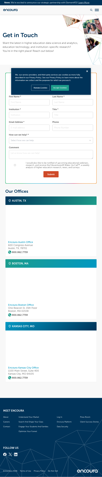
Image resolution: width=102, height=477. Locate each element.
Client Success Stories (89, 422)
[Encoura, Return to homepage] (10, 10)
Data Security (62, 427)
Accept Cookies (60, 88)
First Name (15, 97)
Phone (55, 122)
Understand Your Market (29, 417)
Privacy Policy (39, 471)
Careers (6, 422)
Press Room (85, 417)
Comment (14, 147)
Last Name (58, 97)
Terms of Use (25, 471)
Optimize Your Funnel (28, 431)
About (5, 417)
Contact (6, 427)
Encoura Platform (64, 422)
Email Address (16, 122)
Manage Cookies (40, 88)
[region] (51, 81)
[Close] (87, 71)
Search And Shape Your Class (31, 422)
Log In (59, 417)
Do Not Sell (53, 471)
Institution (15, 109)
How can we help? (19, 135)
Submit (51, 174)
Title (55, 109)
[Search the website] (91, 10)
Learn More (83, 2)
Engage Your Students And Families (33, 427)
